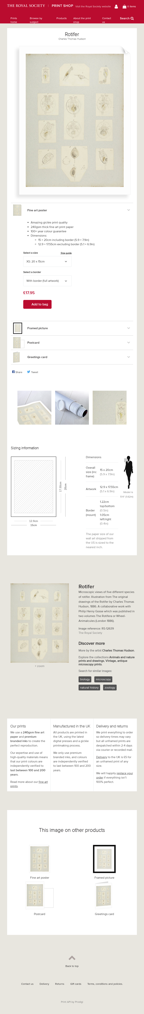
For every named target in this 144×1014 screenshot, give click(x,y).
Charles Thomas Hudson (72, 38)
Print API (66, 1002)
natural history (89, 687)
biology (85, 679)
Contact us (106, 20)
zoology (110, 687)
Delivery (101, 757)
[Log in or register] (116, 6)
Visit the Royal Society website (93, 6)
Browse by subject (36, 20)
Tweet (34, 372)
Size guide (66, 253)
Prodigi (79, 1002)
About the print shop (82, 20)
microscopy (103, 679)
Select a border (32, 272)
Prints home (13, 20)
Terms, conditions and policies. (105, 984)
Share (19, 372)
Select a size (47, 252)
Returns (59, 984)
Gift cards (75, 984)
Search (125, 18)
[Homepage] (40, 6)
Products (61, 18)
